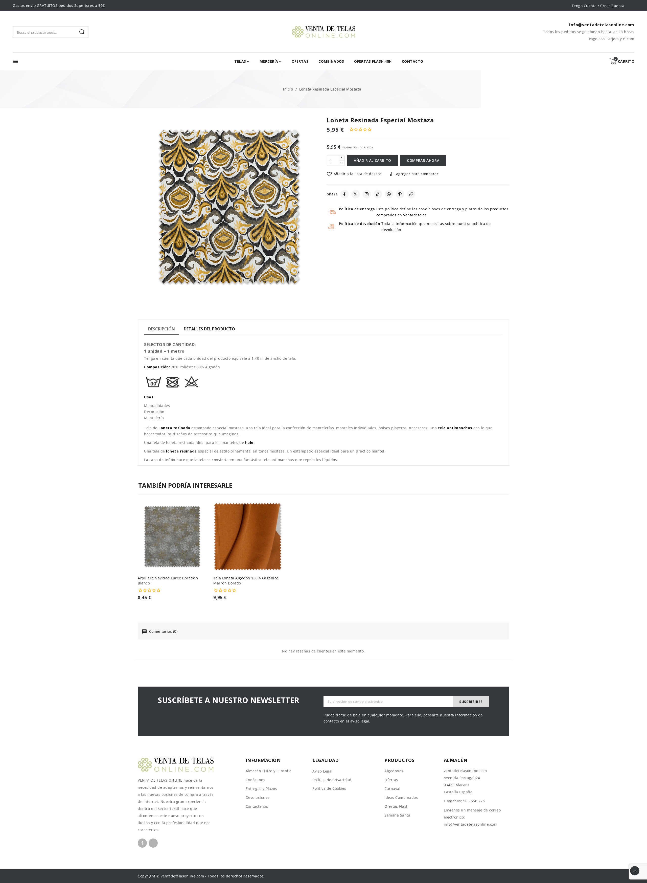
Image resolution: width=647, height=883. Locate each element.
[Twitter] (355, 194)
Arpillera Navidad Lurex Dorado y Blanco (168, 580)
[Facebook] (344, 194)
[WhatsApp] (389, 194)
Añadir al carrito (372, 160)
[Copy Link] (411, 194)
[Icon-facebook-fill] (142, 843)
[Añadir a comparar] (205, 518)
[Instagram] (366, 194)
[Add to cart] (205, 538)
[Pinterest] (400, 194)
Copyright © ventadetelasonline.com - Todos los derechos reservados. (201, 876)
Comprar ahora (423, 160)
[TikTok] (378, 194)
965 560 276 (474, 801)
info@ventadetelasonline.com (471, 824)
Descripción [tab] (161, 329)
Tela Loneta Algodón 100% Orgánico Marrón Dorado (246, 580)
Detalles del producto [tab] (209, 329)
